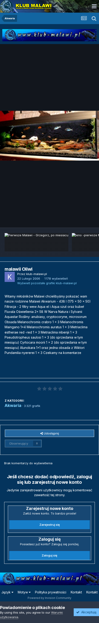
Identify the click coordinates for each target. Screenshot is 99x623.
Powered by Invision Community (49, 598)
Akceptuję (87, 612)
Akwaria (13, 405)
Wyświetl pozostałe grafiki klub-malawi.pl (47, 283)
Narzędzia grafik (76, 219)
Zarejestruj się (49, 524)
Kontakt (76, 592)
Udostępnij (51, 433)
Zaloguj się (49, 555)
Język (6, 592)
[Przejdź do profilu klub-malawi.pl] (10, 277)
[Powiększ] (49, 135)
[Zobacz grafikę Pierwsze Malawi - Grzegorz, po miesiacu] (36, 242)
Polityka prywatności (50, 592)
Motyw (23, 592)
